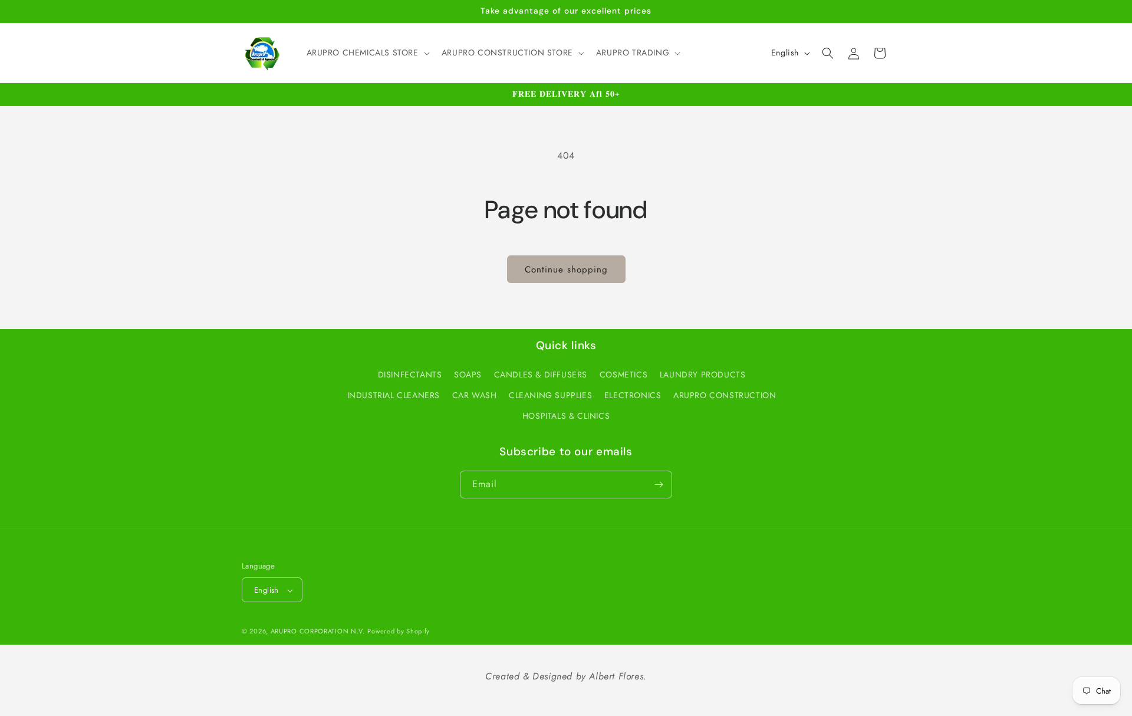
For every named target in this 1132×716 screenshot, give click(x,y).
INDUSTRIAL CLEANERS (393, 396)
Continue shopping (566, 269)
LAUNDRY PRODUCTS (703, 374)
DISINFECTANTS (410, 374)
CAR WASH (474, 396)
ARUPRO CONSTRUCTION (724, 396)
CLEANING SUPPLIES (550, 396)
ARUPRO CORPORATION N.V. (318, 631)
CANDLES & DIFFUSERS (540, 374)
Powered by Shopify (398, 631)
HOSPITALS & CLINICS (566, 416)
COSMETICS (623, 374)
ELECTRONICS (633, 396)
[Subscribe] (659, 484)
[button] (367, 52)
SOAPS (468, 374)
